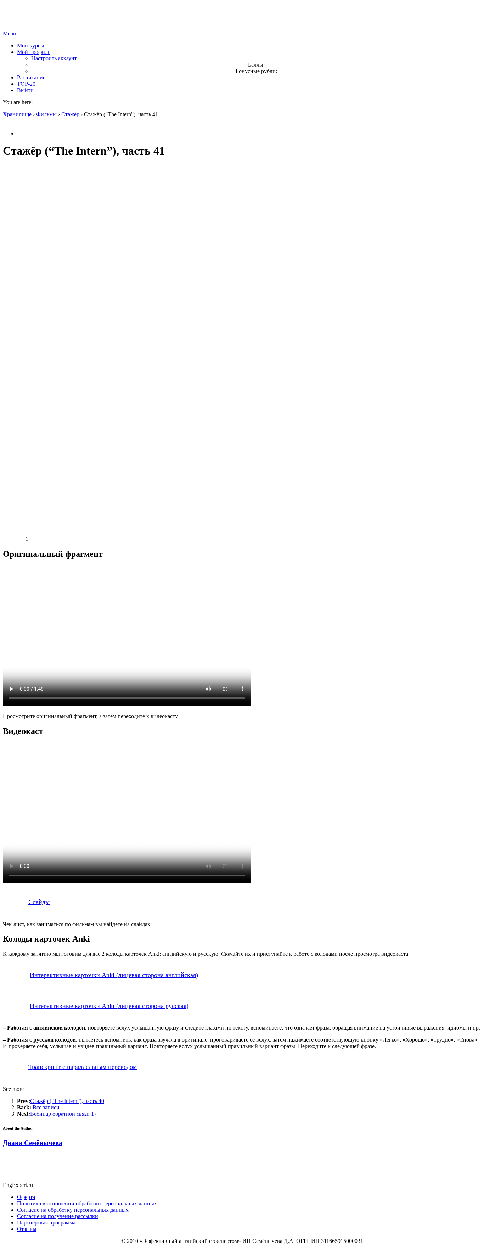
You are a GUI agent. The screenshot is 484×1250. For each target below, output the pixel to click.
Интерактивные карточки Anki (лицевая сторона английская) (114, 975)
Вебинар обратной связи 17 (63, 1114)
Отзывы (26, 1229)
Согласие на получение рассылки (57, 1216)
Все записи (46, 1107)
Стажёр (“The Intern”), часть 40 (67, 1101)
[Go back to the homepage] (74, 21)
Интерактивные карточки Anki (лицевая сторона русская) (109, 1005)
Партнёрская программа (46, 1223)
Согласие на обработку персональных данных (73, 1210)
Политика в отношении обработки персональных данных (87, 1203)
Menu (9, 33)
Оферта (26, 1197)
